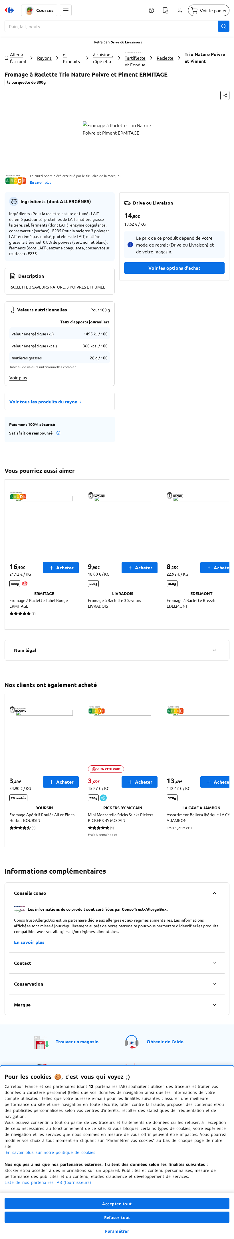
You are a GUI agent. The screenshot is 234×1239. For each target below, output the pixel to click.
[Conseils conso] (214, 893)
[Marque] (214, 1004)
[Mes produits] (166, 10)
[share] (224, 95)
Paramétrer (117, 1231)
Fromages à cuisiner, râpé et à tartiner (103, 58)
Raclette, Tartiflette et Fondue (135, 57)
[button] (66, 10)
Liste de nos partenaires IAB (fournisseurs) (48, 1182)
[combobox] (117, 26)
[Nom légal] (214, 650)
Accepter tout (117, 1203)
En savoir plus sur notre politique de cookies (50, 1152)
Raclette (165, 58)
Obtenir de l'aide (165, 1041)
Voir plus (18, 377)
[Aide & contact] (151, 10)
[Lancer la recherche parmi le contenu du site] (223, 26)
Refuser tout (117, 1217)
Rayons (44, 58)
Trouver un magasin (77, 1041)
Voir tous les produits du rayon (43, 402)
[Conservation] (214, 984)
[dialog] (117, 1152)
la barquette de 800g (26, 82)
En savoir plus (40, 182)
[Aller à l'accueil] (9, 10)
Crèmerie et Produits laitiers (72, 58)
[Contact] (214, 963)
